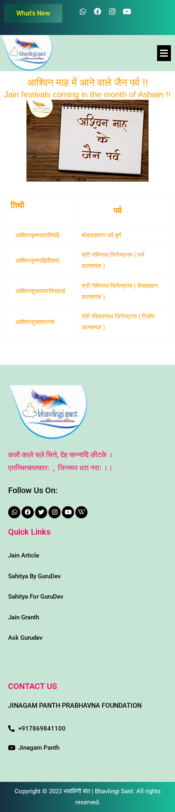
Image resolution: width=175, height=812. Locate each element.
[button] (164, 53)
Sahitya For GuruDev (35, 596)
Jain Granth (23, 617)
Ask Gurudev (25, 637)
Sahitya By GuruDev (34, 576)
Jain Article (23, 555)
